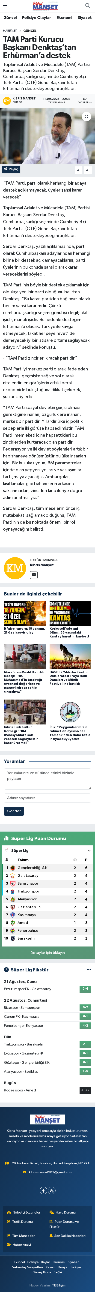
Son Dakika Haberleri (70, 1236)
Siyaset (85, 18)
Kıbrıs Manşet (42, 565)
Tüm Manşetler (23, 1236)
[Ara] (87, 6)
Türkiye (75, 1267)
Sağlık (58, 1272)
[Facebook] (43, 1190)
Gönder (14, 811)
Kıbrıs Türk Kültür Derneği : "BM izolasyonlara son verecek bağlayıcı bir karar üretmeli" (21, 735)
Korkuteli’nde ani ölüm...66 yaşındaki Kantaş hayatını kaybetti (70, 632)
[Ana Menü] (5, 6)
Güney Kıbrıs (42, 1272)
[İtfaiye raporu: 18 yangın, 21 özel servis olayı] (25, 613)
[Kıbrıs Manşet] (15, 568)
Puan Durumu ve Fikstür (64, 1224)
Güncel (10, 18)
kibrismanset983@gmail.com (50, 1172)
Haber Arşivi (22, 1245)
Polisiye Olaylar (36, 18)
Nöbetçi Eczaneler (26, 1212)
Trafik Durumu (22, 1221)
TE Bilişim (58, 1285)
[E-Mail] (34, 575)
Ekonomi (64, 18)
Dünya (62, 1267)
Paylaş (13, 169)
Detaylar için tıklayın (47, 953)
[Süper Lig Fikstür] (89, 970)
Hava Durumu (66, 1212)
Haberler (10, 31)
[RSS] (52, 1190)
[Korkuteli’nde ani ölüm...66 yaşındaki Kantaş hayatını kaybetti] (70, 613)
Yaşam (50, 1267)
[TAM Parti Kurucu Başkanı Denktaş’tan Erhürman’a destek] (47, 136)
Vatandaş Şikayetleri (27, 1267)
